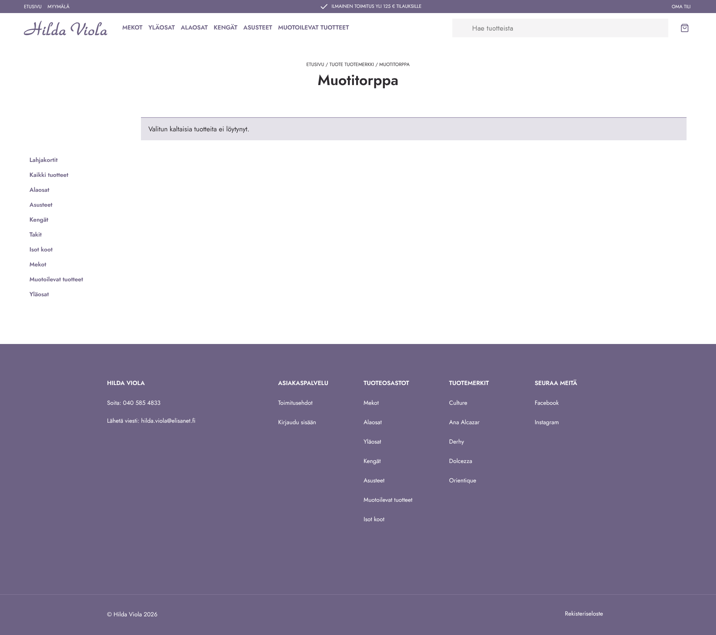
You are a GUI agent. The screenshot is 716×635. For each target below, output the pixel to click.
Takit (35, 235)
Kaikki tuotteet (48, 175)
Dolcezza (460, 461)
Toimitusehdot (295, 403)
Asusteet (258, 28)
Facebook (547, 403)
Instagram (547, 422)
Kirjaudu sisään (297, 422)
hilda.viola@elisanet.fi (168, 421)
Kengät (226, 28)
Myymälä (59, 6)
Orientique (462, 480)
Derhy (456, 442)
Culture (458, 403)
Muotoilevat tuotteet (313, 28)
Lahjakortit (43, 160)
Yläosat (161, 28)
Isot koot (41, 249)
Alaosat (194, 28)
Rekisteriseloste (584, 614)
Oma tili (681, 6)
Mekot (132, 28)
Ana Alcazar (464, 422)
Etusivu (33, 6)
